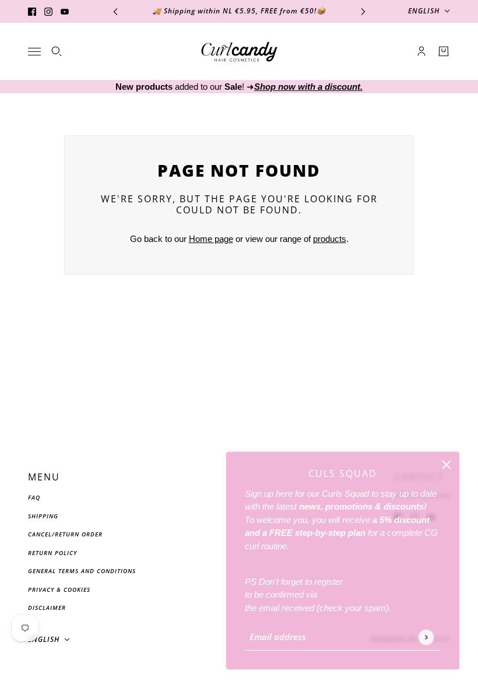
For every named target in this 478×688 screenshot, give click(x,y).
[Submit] (426, 637)
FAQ (34, 497)
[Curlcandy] (239, 51)
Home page (211, 239)
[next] (363, 11)
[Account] (421, 51)
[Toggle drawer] (34, 51)
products (329, 239)
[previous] (115, 11)
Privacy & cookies (59, 589)
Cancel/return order (65, 534)
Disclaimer (47, 607)
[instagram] (48, 11)
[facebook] (32, 11)
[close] (446, 465)
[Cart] (443, 51)
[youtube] (64, 11)
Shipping (43, 516)
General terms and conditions (82, 571)
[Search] (56, 51)
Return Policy (52, 553)
